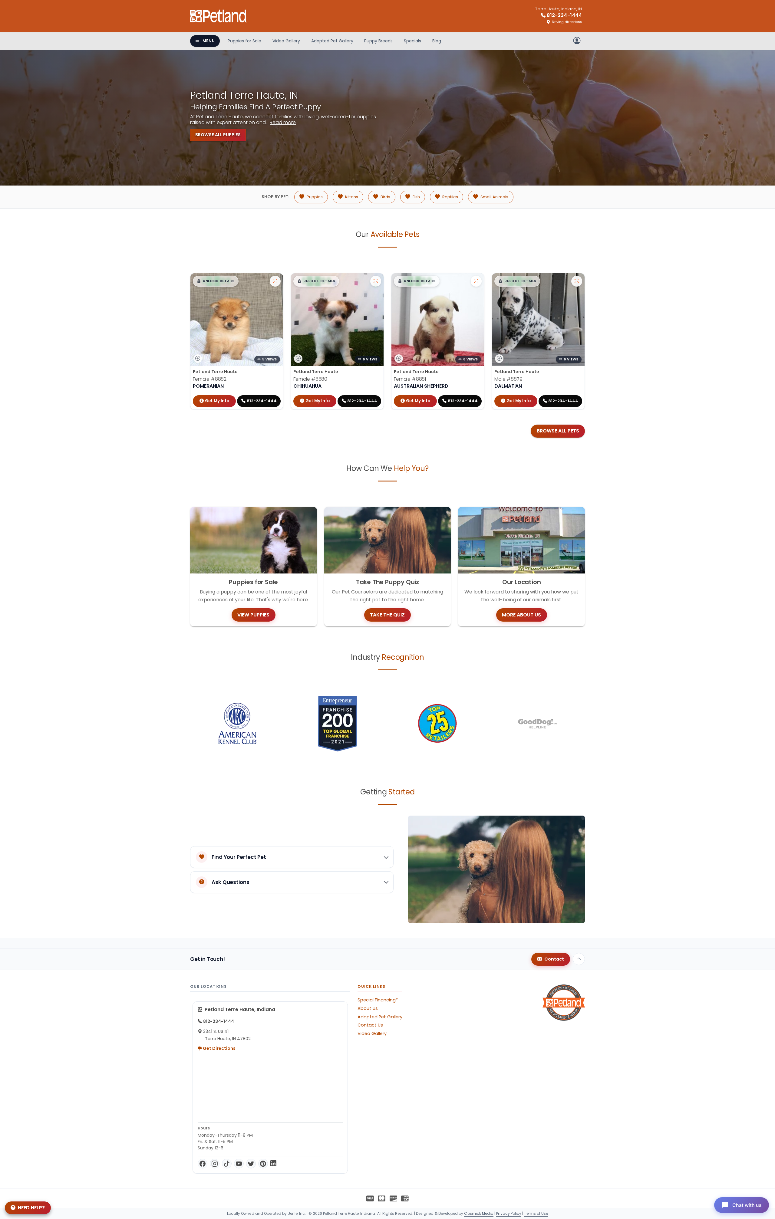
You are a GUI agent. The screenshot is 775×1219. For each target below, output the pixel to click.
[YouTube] (239, 1163)
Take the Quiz (387, 614)
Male (508, 379)
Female (209, 379)
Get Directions (219, 1048)
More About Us (521, 614)
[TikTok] (227, 1163)
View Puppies (253, 614)
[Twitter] (251, 1163)
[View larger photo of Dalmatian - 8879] (576, 281)
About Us (368, 1008)
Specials (412, 41)
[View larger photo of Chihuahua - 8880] (375, 281)
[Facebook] (202, 1163)
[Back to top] (579, 959)
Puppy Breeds (378, 41)
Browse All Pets (558, 430)
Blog (436, 41)
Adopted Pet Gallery (332, 41)
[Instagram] (214, 1163)
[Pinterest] (263, 1163)
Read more (283, 122)
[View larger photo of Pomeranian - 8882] (275, 281)
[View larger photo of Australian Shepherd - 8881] (476, 281)
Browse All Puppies (218, 135)
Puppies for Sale (244, 41)
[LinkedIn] (273, 1163)
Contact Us (370, 1025)
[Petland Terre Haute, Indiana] (218, 16)
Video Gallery (286, 41)
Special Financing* (378, 1000)
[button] (216, 281)
